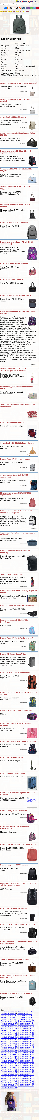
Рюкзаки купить (27, 1)
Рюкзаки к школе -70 (26, 1075)
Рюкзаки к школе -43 (9, 1051)
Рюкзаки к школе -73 (9, 1078)
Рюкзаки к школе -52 (26, 1058)
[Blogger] (14, 8)
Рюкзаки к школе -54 (26, 1060)
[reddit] (20, 8)
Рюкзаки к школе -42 (26, 1049)
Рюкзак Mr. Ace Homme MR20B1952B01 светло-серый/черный (16, 512)
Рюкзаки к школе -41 (9, 1049)
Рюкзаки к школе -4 (24, 1014)
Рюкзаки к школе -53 (9, 1060)
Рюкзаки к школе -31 (9, 1039)
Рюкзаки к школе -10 (25, 1019)
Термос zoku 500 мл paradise (12, 574)
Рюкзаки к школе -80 (26, 1084)
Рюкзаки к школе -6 (24, 1015)
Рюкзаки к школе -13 (9, 1023)
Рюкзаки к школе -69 (9, 1075)
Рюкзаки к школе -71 (9, 1076)
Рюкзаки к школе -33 (9, 1041)
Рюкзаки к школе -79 (9, 1084)
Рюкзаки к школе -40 (26, 1047)
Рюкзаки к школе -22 (26, 1030)
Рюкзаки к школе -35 (9, 1043)
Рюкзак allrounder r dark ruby (12, 422)
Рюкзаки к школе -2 (24, 1012)
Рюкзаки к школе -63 (9, 1069)
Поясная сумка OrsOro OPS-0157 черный (17, 605)
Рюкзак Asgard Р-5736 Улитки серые (15, 459)
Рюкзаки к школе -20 (26, 1028)
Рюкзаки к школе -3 (8, 1014)
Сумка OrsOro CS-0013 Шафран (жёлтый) (17, 443)
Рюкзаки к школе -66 (26, 1071)
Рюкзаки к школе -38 (26, 1045)
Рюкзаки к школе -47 (9, 1054)
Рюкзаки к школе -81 (9, 1086)
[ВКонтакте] (5, 8)
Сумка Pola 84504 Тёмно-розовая (14, 263)
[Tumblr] (25, 8)
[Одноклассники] (8, 8)
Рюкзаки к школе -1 (8, 1012)
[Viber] (28, 8)
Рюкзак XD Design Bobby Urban (13, 654)
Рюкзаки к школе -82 (26, 1086)
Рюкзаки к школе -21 (9, 1030)
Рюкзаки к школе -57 (9, 1064)
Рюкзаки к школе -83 (9, 1088)
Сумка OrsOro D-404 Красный (12, 757)
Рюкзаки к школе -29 (9, 1038)
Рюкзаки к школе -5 (8, 1015)
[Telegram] (34, 8)
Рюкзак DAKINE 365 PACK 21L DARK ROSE (18, 844)
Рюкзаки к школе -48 (26, 1054)
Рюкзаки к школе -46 (26, 1052)
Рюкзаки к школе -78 (26, 1082)
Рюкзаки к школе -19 (9, 1028)
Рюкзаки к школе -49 (9, 1056)
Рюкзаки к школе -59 (9, 1065)
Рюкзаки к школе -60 (26, 1065)
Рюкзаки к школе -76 (26, 1080)
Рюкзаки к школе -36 (26, 1043)
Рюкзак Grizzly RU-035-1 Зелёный (14, 222)
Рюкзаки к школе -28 (26, 1036)
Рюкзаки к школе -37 (9, 1045)
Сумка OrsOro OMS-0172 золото (13, 117)
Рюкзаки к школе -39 (9, 1047)
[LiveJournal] (23, 8)
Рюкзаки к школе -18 (26, 1027)
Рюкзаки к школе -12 (26, 1021)
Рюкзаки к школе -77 (9, 1082)
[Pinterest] (37, 8)
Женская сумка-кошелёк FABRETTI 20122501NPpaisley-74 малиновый (14, 370)
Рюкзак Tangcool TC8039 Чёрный (14, 865)
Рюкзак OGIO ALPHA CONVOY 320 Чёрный (17, 924)
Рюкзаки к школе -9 (8, 1019)
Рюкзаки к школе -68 (26, 1073)
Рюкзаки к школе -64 (26, 1069)
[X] (11, 8)
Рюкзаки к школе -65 (9, 1071)
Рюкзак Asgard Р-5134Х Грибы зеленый (16, 638)
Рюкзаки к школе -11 (9, 1021)
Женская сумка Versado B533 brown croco (17, 959)
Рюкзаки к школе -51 (9, 1058)
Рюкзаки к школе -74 (26, 1078)
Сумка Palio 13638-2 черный (11, 279)
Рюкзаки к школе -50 (26, 1056)
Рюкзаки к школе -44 (26, 1051)
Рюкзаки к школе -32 (26, 1039)
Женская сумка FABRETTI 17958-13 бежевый (18, 83)
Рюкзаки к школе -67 (9, 1073)
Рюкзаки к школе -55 (9, 1062)
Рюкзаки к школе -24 (26, 1032)
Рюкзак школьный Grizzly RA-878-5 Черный (18, 741)
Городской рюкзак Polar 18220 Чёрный (16, 993)
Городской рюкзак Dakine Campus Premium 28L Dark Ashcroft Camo (18, 885)
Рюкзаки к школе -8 (24, 1017)
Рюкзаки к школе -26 (26, 1034)
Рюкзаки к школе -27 (9, 1036)
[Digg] (17, 8)
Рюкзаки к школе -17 (9, 1027)
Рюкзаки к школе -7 (8, 1017)
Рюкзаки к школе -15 (9, 1025)
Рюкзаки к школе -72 (26, 1076)
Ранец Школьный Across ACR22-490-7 (16, 710)
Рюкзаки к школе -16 (26, 1025)
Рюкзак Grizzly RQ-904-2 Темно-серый (15, 295)
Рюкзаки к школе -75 (9, 1080)
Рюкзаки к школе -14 (26, 1023)
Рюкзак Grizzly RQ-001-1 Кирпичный (15, 672)
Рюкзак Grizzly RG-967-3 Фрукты (13, 811)
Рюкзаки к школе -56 (26, 1062)
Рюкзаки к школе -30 (26, 1038)
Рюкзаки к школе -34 (26, 1041)
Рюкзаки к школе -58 (26, 1064)
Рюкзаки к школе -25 (9, 1034)
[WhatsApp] (31, 8)
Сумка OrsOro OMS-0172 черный (13, 908)
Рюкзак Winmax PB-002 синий (12, 773)
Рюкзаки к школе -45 (9, 1052)
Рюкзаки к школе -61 (9, 1067)
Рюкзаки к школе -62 (26, 1067)
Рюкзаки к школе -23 (9, 1032)
